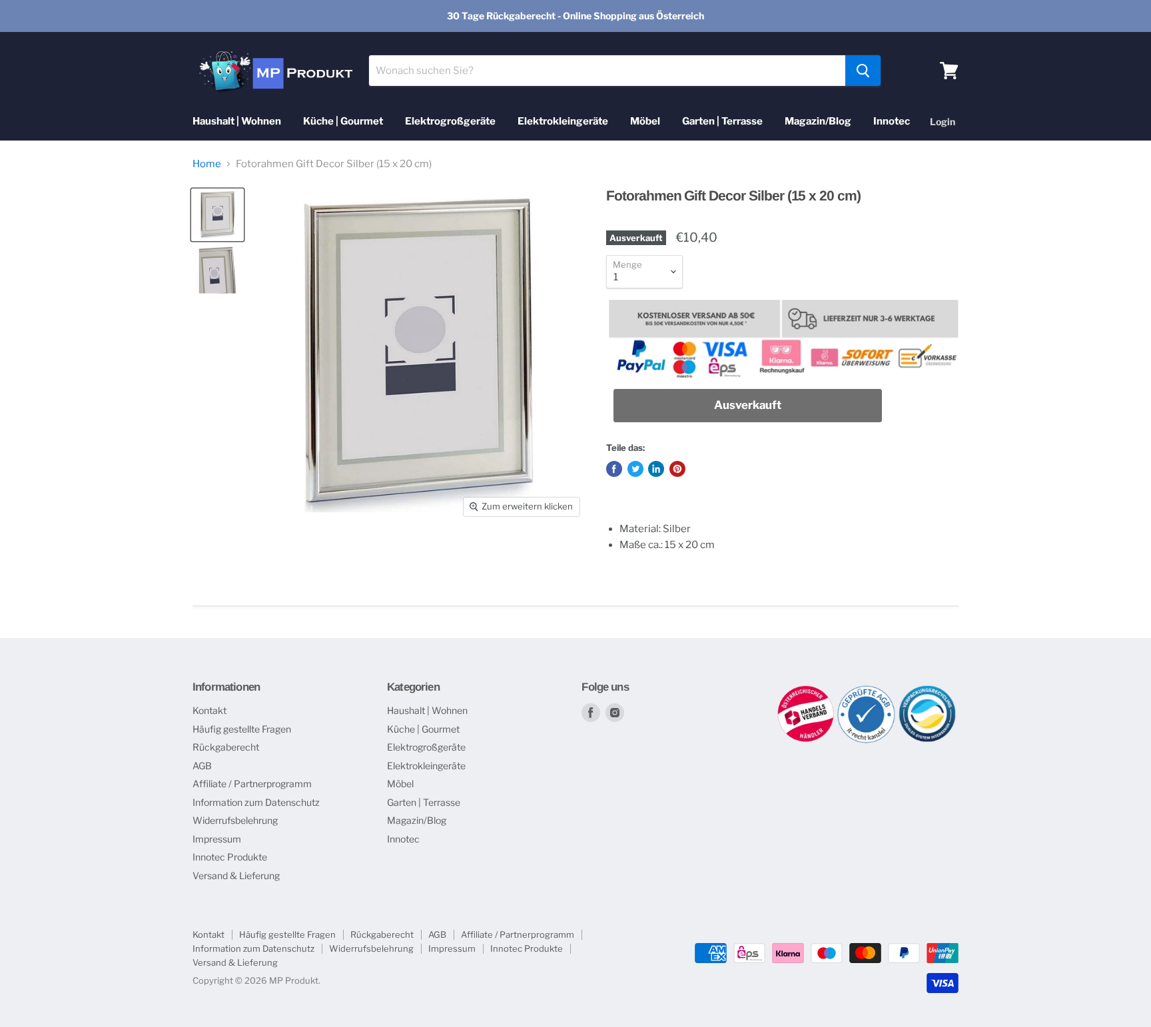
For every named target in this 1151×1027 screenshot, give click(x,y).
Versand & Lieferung (236, 875)
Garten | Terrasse (722, 121)
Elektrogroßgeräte (450, 121)
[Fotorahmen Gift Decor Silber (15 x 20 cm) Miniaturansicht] (217, 214)
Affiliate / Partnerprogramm (252, 783)
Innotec (891, 121)
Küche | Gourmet (343, 121)
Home (206, 164)
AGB (202, 765)
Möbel (645, 121)
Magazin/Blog (818, 121)
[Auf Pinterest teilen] (677, 469)
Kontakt (209, 710)
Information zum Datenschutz (256, 802)
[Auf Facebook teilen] (614, 469)
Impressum (216, 839)
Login (942, 121)
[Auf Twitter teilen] (635, 469)
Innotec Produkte (229, 856)
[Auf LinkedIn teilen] (656, 469)
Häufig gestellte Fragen (241, 729)
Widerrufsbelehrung (235, 820)
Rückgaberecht (225, 747)
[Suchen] (863, 70)
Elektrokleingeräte (563, 121)
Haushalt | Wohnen (236, 121)
